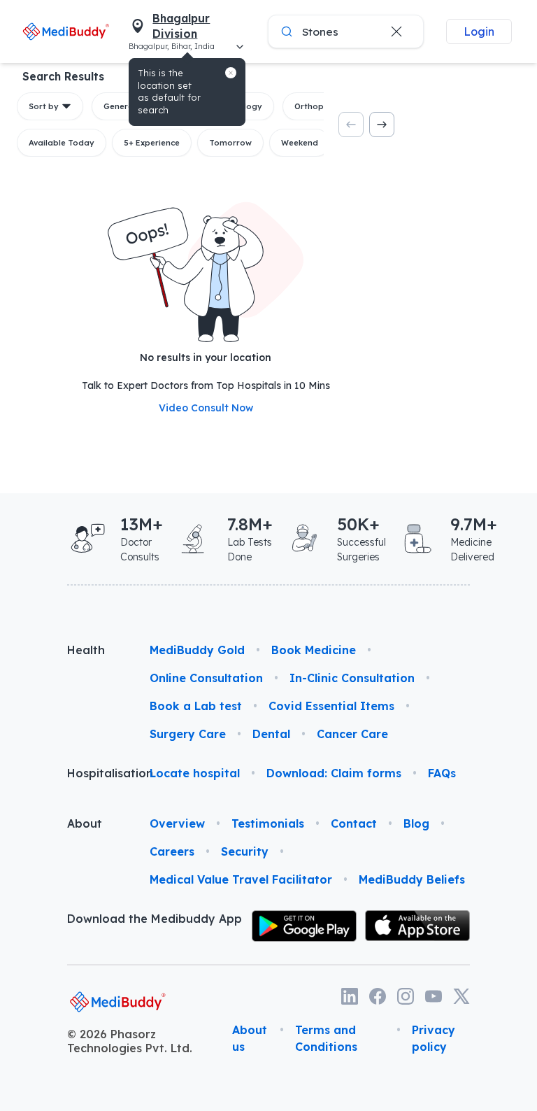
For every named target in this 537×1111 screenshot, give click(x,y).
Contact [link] (354, 823)
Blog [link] (416, 823)
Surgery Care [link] (188, 734)
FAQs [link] (442, 773)
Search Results (63, 76)
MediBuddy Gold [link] (197, 650)
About (84, 823)
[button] (230, 72)
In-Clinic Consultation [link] (352, 678)
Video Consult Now (206, 408)
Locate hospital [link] (195, 773)
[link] (65, 31)
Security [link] (244, 851)
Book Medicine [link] (313, 650)
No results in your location (205, 357)
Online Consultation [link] (206, 678)
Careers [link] (172, 851)
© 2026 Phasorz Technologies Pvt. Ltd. (129, 1041)
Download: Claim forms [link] (333, 773)
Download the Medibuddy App (154, 919)
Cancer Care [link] (352, 734)
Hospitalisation (97, 773)
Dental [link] (271, 734)
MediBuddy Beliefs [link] (412, 879)
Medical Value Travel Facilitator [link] (241, 879)
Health (86, 650)
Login (479, 31)
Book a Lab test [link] (196, 706)
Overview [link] (177, 823)
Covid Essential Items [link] (331, 706)
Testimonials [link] (267, 823)
